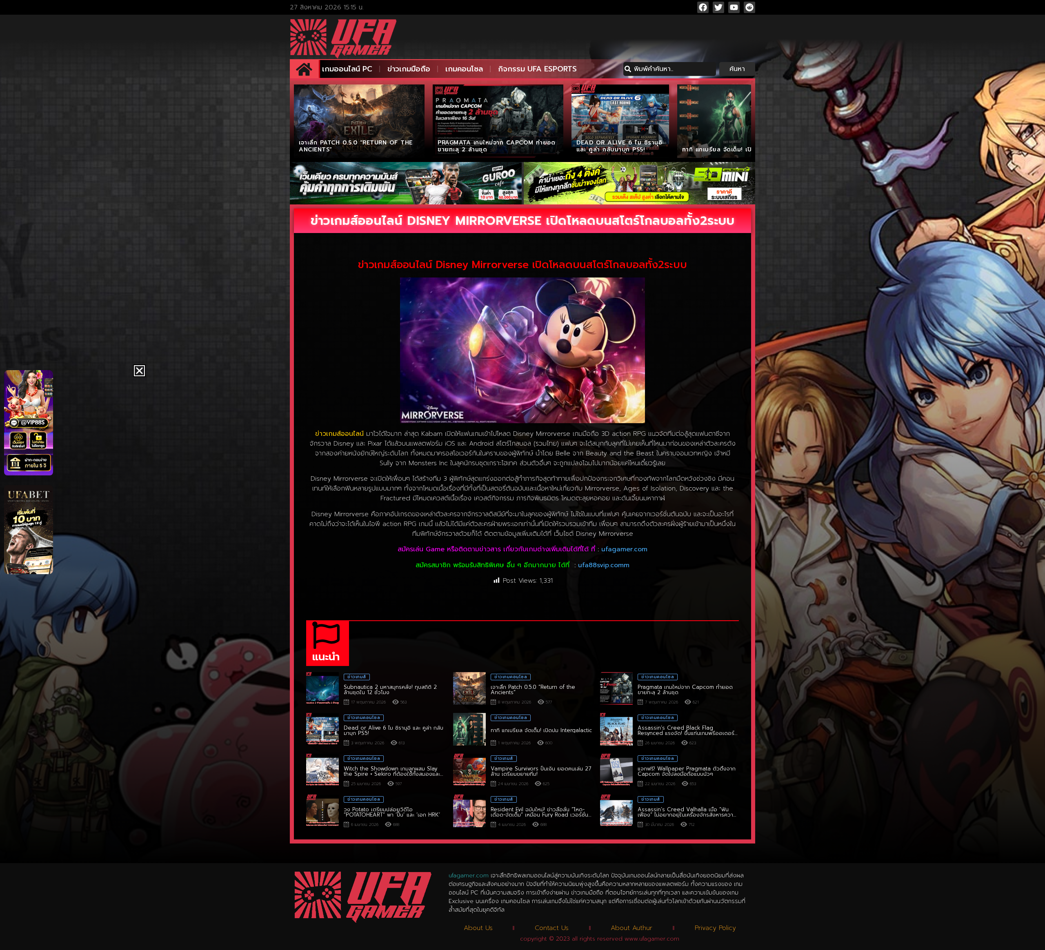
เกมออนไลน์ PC (347, 69)
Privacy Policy (715, 928)
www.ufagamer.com (652, 938)
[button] (139, 370)
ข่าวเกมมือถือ (408, 69)
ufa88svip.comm (603, 565)
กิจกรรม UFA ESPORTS (537, 69)
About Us (478, 928)
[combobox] (669, 69)
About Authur (631, 928)
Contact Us (552, 928)
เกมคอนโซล (464, 69)
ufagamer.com (624, 549)
